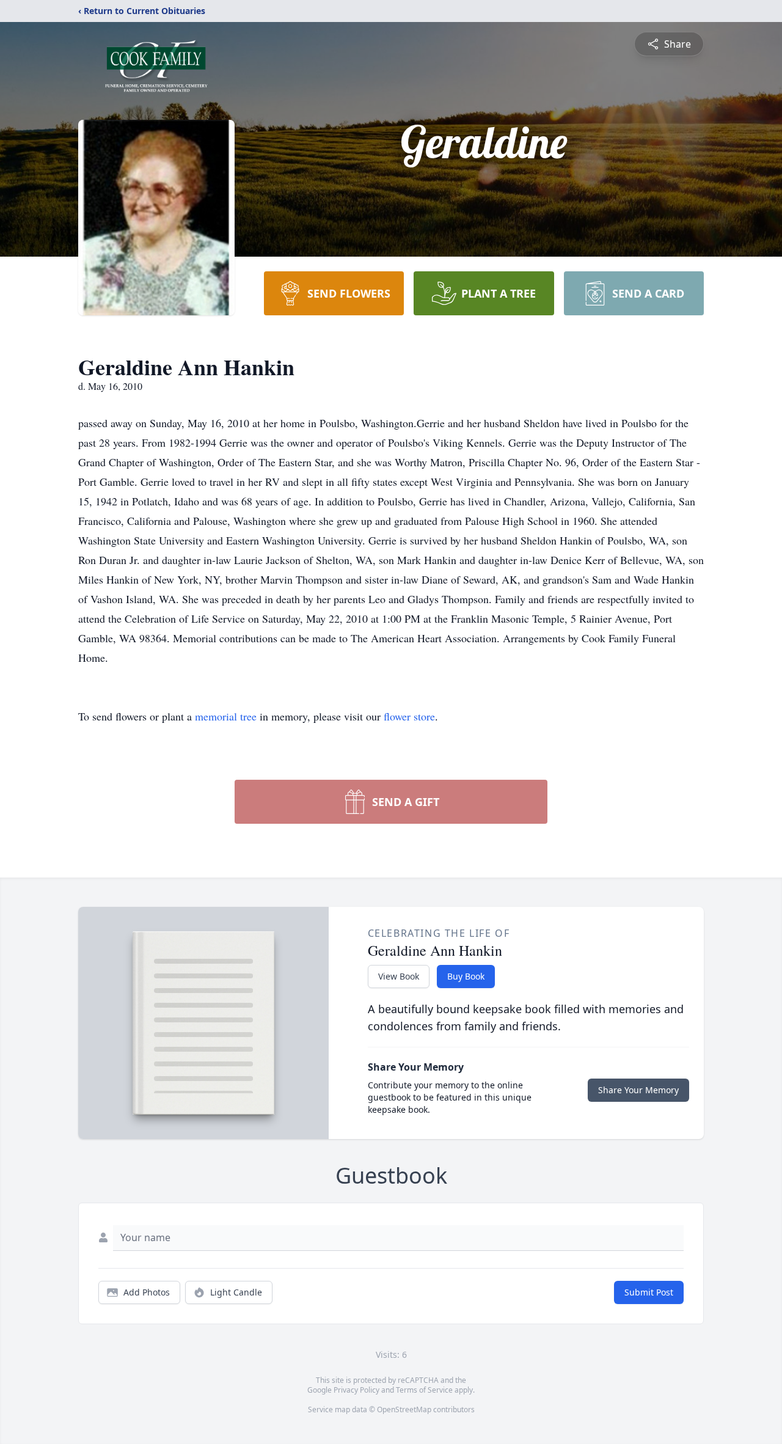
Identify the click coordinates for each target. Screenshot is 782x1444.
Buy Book (465, 976)
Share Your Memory (638, 1090)
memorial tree (226, 716)
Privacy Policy (356, 1390)
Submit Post (648, 1292)
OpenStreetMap (404, 1409)
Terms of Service (424, 1390)
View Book (398, 976)
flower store (409, 716)
